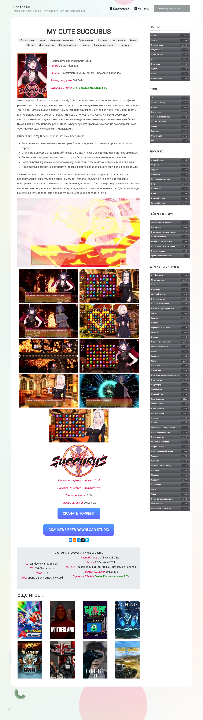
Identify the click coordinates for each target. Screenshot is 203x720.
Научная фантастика (169, 179)
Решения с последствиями (169, 428)
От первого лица (169, 103)
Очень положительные (62, 40)
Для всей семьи (169, 198)
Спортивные (169, 78)
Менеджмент (169, 389)
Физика (169, 313)
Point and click (169, 504)
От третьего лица (169, 122)
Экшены (169, 40)
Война (169, 351)
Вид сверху (169, 385)
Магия (169, 361)
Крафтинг (169, 356)
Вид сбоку (169, 290)
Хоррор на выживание (169, 342)
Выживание (169, 189)
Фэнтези (169, 165)
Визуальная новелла (104, 45)
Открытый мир (169, 447)
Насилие (169, 470)
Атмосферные (169, 160)
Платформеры (169, 399)
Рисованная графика (169, 347)
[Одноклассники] (74, 540)
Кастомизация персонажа (169, 309)
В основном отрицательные (169, 246)
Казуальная (119, 40)
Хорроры (102, 40)
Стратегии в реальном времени (169, 375)
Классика (169, 332)
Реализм (169, 131)
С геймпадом (169, 275)
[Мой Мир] (79, 540)
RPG (169, 59)
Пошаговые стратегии (169, 508)
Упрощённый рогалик (169, 328)
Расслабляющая (67, 45)
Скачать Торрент (79, 513)
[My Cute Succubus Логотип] (78, 460)
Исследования (169, 413)
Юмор (169, 193)
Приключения (86, 40)
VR (169, 141)
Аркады (169, 418)
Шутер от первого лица (169, 466)
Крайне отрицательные (169, 256)
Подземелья (169, 380)
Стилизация (169, 136)
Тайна (169, 494)
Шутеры (169, 69)
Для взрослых (46, 45)
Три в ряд (125, 45)
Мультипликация (169, 280)
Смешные (169, 174)
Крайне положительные (169, 241)
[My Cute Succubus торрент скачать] (109, 285)
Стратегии (169, 64)
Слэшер (169, 337)
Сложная (169, 461)
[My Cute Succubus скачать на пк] (48, 320)
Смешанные (169, 227)
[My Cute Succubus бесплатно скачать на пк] (48, 285)
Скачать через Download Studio (79, 530)
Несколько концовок (169, 304)
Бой (169, 285)
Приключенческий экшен (169, 451)
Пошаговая (169, 366)
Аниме (133, 40)
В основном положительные (169, 232)
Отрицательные (169, 251)
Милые (30, 45)
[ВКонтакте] (70, 540)
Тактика (169, 456)
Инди (42, 40)
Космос (169, 318)
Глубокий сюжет (169, 394)
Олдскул (169, 480)
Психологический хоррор (169, 499)
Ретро (169, 184)
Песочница (169, 485)
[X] (83, 540)
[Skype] (87, 540)
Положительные (169, 237)
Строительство (169, 299)
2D (169, 98)
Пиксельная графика (169, 117)
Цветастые (169, 112)
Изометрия (169, 370)
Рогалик (169, 323)
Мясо (169, 489)
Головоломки (27, 40)
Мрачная (169, 475)
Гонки (169, 74)
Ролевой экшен (169, 294)
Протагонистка (169, 437)
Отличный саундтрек (169, 442)
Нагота (85, 45)
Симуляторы (169, 55)
